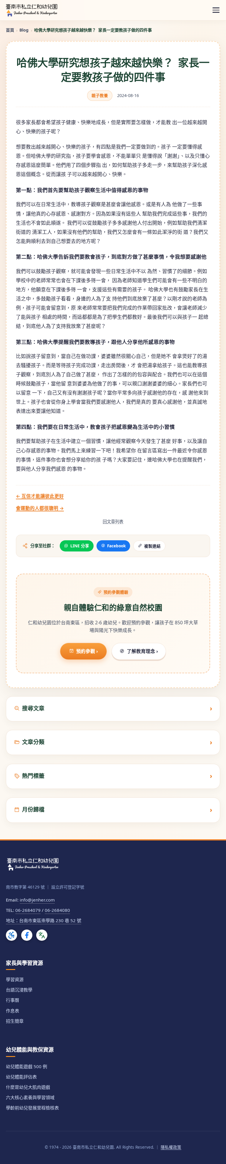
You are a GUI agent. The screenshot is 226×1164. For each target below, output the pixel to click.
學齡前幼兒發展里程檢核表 (32, 1108)
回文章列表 (113, 521)
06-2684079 (28, 910)
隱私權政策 (171, 1147)
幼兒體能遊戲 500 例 (26, 1066)
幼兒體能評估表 (21, 1077)
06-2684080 (57, 910)
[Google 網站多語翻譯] (41, 935)
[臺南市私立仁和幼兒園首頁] (32, 10)
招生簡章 (15, 1021)
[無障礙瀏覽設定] (11, 935)
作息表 (12, 1011)
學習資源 (15, 979)
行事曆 (12, 1000)
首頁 (10, 30)
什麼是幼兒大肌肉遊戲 (28, 1087)
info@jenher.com (37, 900)
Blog (24, 30)
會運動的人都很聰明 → (40, 508)
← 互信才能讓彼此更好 (40, 496)
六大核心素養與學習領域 (30, 1097)
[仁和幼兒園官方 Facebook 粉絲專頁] (26, 935)
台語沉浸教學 (19, 990)
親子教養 (100, 95)
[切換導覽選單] (216, 10)
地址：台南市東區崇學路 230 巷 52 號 (43, 920)
